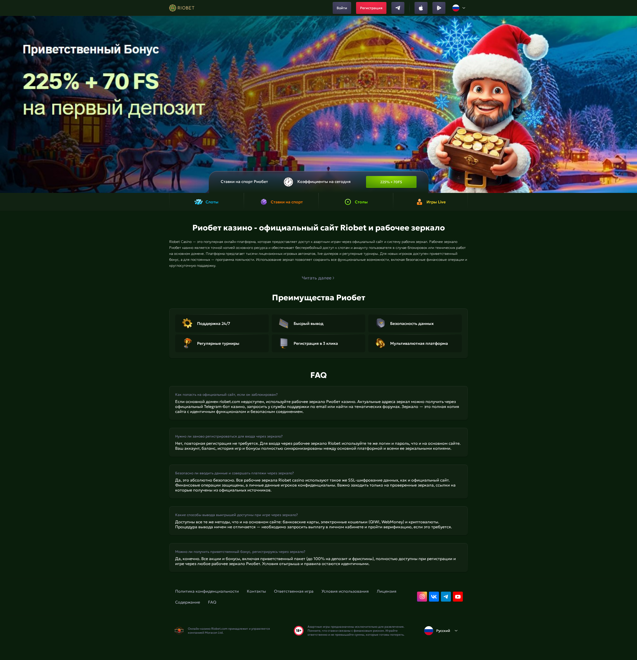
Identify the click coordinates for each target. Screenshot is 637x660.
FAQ (212, 602)
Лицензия (386, 591)
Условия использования (345, 591)
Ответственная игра (294, 591)
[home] (181, 7)
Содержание (187, 602)
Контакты (256, 591)
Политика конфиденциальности (207, 591)
